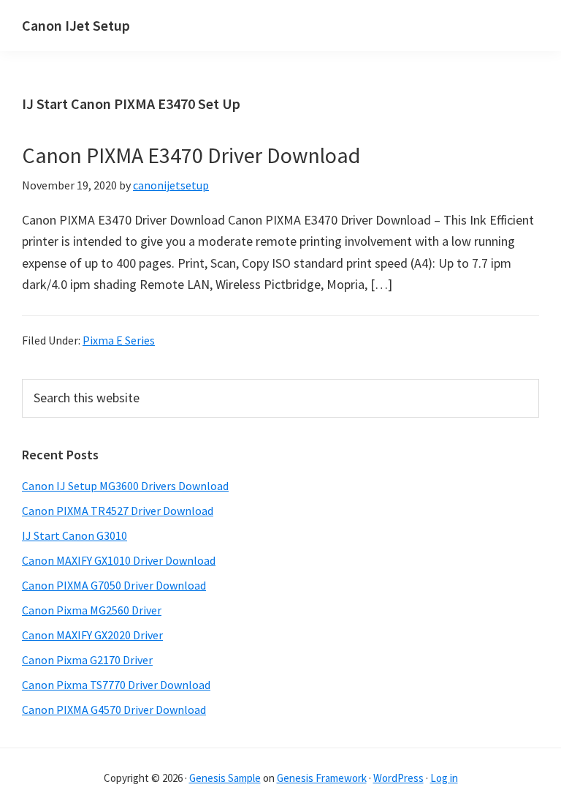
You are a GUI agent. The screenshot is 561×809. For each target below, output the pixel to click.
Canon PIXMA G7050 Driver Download (114, 585)
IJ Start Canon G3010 (74, 535)
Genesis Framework (322, 778)
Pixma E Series (119, 340)
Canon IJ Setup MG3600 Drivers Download (125, 485)
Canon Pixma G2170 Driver (87, 659)
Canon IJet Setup (76, 25)
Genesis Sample (225, 778)
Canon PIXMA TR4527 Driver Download (117, 510)
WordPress (398, 778)
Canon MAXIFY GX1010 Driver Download (118, 560)
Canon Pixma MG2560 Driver (91, 610)
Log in (444, 778)
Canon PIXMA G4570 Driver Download (114, 709)
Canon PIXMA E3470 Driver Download (191, 155)
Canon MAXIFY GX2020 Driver (92, 635)
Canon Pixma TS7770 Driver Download (116, 684)
